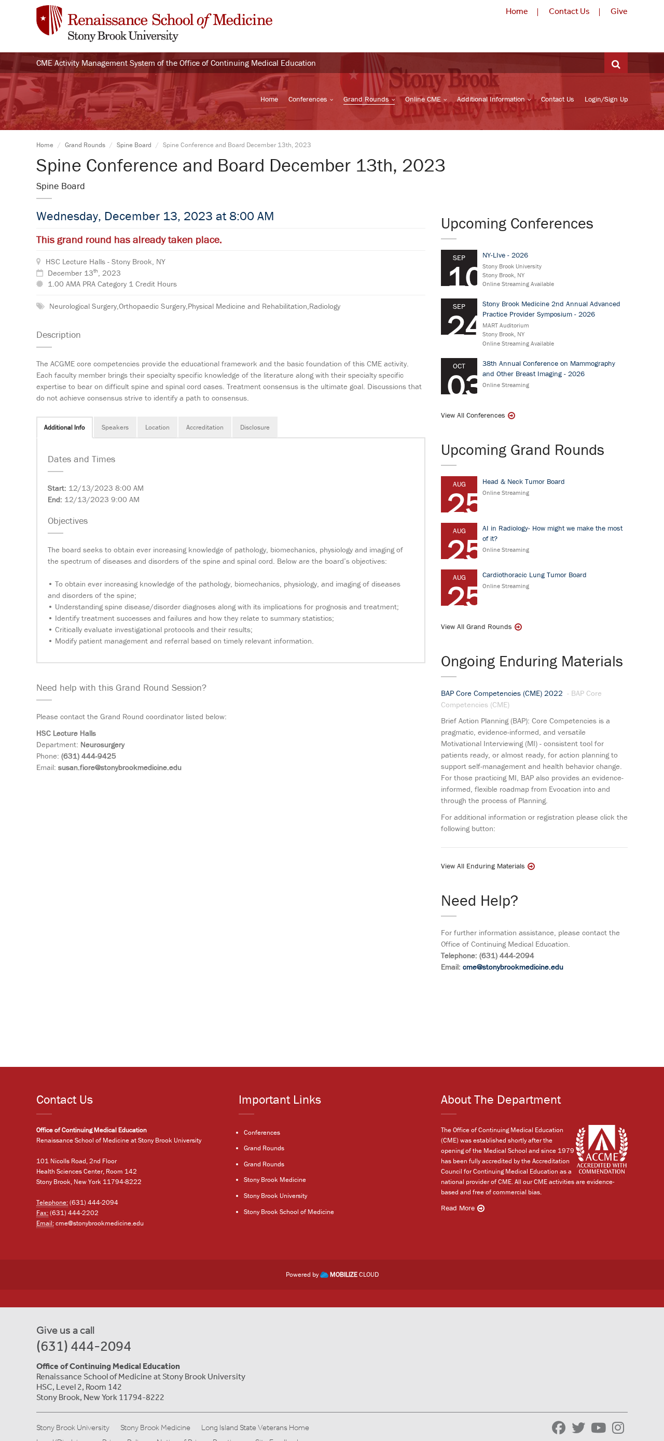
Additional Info (64, 427)
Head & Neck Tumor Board (523, 481)
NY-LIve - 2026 (505, 255)
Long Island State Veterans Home (255, 1427)
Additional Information (491, 99)
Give (619, 11)
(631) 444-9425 (88, 756)
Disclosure (255, 427)
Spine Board (134, 144)
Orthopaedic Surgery (152, 306)
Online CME (423, 99)
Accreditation (205, 427)
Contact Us (569, 11)
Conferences (307, 99)
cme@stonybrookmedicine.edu (513, 967)
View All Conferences (473, 415)
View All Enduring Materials (483, 866)
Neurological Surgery (83, 306)
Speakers (115, 427)
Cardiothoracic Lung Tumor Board (534, 574)
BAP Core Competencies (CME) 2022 (503, 693)
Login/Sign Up (606, 99)
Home (517, 11)
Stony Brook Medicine (275, 1179)
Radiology (324, 306)
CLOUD (354, 1274)
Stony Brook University (275, 1195)
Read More (458, 1207)
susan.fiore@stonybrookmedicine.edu (120, 767)
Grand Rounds (366, 99)
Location (157, 427)
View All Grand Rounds (476, 626)
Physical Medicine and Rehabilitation (247, 306)
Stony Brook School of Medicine (289, 1211)
